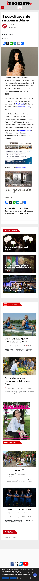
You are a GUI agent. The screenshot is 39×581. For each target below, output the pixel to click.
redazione (13, 25)
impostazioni (26, 574)
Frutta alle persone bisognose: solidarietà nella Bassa (19, 381)
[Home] (2, 7)
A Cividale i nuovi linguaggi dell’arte (26, 211)
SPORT (30, 345)
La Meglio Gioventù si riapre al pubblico (12, 211)
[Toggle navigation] (20, 7)
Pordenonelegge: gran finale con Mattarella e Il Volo (18, 267)
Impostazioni (22, 578)
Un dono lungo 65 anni (17, 470)
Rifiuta (13, 578)
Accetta (5, 578)
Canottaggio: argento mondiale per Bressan (16, 340)
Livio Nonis (10, 346)
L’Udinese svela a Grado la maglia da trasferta (18, 511)
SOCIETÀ (30, 388)
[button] (36, 8)
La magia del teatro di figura (16, 248)
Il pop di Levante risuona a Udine (16, 18)
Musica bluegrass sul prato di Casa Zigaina (19, 289)
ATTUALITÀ (9, 476)
